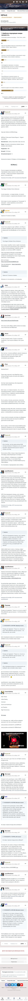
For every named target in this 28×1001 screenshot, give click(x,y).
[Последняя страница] (26, 106)
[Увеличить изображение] (11, 676)
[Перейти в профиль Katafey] (2, 889)
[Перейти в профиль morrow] (2, 211)
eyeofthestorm (9, 471)
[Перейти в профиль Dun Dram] (2, 316)
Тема (3, 987)
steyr (6, 285)
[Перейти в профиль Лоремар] (2, 606)
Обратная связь (23, 987)
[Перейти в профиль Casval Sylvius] (2, 692)
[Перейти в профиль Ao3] (2, 184)
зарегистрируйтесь (19, 96)
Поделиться (14, 958)
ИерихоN (6, 21)
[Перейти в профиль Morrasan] (2, 774)
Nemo (6, 333)
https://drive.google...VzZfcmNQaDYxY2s (11, 578)
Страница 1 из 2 (14, 106)
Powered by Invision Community (14, 990)
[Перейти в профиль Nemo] (2, 334)
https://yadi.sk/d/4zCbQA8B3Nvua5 (9, 261)
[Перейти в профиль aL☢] (2, 348)
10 (2, 93)
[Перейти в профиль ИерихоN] (2, 112)
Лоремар (7, 605)
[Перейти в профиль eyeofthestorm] (2, 471)
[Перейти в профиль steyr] (2, 286)
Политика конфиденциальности (12, 987)
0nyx (6, 364)
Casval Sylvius (9, 691)
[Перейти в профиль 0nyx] (2, 365)
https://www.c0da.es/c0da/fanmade (9, 320)
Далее (22, 106)
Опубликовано (12, 113)
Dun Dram (8, 315)
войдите (10, 96)
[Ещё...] (25, 113)
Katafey (7, 888)
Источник (3, 715)
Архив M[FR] (13, 22)
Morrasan (7, 774)
